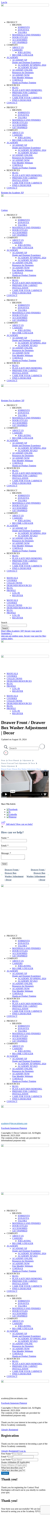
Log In (4, 2)
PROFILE (11, 590)
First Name (6, 1453)
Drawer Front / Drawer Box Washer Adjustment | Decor (14, 875)
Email (4, 1456)
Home (3, 760)
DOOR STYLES (20, 37)
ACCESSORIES (19, 40)
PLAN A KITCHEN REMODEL (27, 90)
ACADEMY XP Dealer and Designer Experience (26, 61)
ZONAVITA (23, 30)
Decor (33, 763)
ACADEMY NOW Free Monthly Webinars (22, 76)
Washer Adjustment (8, 766)
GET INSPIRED (19, 42)
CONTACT (12, 103)
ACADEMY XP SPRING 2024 (32, 65)
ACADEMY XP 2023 (28, 67)
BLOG (15, 87)
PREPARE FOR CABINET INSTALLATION (25, 93)
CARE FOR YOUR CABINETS (27, 97)
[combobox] (14, 625)
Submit (5, 1473)
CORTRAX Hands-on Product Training (24, 81)
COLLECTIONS (14, 583)
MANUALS (12, 578)
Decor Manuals (13, 760)
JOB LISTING (24, 52)
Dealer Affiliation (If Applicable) (15, 1462)
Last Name (6, 1459)
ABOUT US (18, 47)
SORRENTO (24, 27)
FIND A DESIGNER (21, 100)
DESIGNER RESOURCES (19, 585)
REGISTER (17, 595)
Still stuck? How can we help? (19, 824)
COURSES (12, 580)
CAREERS (17, 50)
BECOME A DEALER (22, 55)
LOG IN (16, 593)
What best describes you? (13, 1468)
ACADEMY (12, 57)
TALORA (22, 32)
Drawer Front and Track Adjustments (14, 763)
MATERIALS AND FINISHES (26, 35)
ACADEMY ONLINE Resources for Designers (23, 71)
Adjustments (26, 760)
